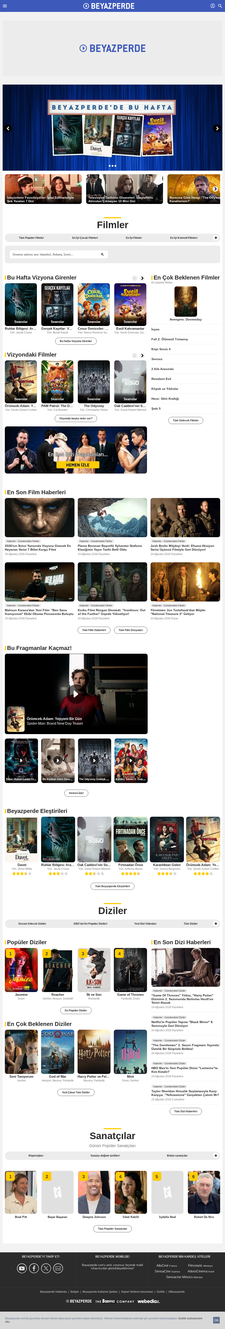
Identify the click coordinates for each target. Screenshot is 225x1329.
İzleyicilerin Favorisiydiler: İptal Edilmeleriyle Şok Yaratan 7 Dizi (40, 199)
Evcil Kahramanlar (130, 328)
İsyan (155, 329)
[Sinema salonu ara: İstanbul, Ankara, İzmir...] (102, 254)
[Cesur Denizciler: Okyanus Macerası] (94, 304)
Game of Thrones (130, 994)
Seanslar (21, 322)
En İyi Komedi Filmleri (183, 237)
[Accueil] (108, 6)
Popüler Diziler (27, 942)
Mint (130, 1076)
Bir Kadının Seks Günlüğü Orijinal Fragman (58, 779)
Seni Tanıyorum (21, 1076)
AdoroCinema (197, 1271)
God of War (57, 1076)
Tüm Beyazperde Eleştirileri (112, 886)
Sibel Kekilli (131, 1217)
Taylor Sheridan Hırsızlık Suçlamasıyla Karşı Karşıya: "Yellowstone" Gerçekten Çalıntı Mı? (185, 1093)
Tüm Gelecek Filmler (186, 420)
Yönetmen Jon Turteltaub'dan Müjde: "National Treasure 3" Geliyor (178, 612)
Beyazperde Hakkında (53, 1291)
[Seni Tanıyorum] (21, 1052)
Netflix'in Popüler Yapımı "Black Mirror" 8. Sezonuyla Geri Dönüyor (182, 1023)
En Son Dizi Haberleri (182, 942)
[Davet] (22, 839)
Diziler (112, 910)
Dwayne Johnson (94, 1217)
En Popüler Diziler (76, 1010)
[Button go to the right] (215, 189)
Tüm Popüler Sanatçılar (112, 1228)
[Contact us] (58, 1268)
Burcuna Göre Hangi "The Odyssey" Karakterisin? (197, 199)
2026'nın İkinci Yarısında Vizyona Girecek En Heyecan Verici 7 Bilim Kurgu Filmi (38, 547)
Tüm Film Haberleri (94, 630)
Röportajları (36, 1155)
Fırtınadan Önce (130, 865)
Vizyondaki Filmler (31, 354)
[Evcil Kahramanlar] (130, 304)
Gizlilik (161, 1291)
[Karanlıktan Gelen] (167, 839)
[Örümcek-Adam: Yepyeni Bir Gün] (21, 381)
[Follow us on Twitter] (46, 1268)
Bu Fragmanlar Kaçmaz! (39, 648)
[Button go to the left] (134, 278)
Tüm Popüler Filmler (31, 237)
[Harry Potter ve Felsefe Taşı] (94, 1052)
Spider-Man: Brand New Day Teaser (55, 723)
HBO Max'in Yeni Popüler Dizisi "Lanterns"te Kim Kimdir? (184, 1070)
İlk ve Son (94, 994)
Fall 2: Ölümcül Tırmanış (169, 339)
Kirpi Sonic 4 (161, 349)
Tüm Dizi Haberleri (185, 1111)
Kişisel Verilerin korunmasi (137, 1291)
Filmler (112, 224)
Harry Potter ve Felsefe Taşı (94, 1076)
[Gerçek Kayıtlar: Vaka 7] (57, 304)
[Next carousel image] (217, 128)
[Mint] (130, 1052)
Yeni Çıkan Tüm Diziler (76, 1092)
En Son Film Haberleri (36, 492)
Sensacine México (179, 1277)
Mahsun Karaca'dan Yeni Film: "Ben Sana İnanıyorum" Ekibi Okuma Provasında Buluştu (39, 612)
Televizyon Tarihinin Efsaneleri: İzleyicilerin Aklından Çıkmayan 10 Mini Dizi (120, 199)
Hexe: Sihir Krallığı (165, 398)
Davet (22, 865)
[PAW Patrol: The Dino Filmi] (57, 381)
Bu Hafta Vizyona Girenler (41, 277)
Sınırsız (156, 359)
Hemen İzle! (76, 793)
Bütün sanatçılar (177, 1155)
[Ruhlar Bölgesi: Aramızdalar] (21, 304)
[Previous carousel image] (8, 128)
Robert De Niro (204, 1217)
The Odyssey (94, 406)
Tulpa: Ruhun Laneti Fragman (22, 779)
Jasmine (21, 994)
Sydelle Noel (167, 1217)
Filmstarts (195, 1265)
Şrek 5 (156, 408)
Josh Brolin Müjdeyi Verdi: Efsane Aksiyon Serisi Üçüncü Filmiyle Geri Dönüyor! (182, 547)
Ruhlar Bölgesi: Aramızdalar (21, 328)
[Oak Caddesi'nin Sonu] (130, 381)
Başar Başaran (57, 1217)
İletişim (75, 1291)
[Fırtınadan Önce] (131, 839)
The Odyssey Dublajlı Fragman (95, 779)
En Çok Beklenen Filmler (187, 277)
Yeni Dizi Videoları (145, 923)
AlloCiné (162, 1265)
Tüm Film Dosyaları (131, 630)
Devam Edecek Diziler (32, 923)
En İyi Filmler (134, 237)
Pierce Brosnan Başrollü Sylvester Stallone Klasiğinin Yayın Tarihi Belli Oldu (110, 547)
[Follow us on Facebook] (34, 1268)
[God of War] (57, 1052)
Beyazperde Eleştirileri (37, 811)
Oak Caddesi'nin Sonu (130, 406)
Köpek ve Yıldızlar (164, 389)
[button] (215, 238)
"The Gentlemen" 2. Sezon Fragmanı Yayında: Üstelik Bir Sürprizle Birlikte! (185, 1047)
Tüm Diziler (191, 923)
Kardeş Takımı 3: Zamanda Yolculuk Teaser (132, 779)
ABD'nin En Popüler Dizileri (90, 923)
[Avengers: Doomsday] (185, 301)
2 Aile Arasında (162, 369)
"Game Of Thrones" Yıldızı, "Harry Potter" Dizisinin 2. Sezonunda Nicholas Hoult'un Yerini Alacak (182, 999)
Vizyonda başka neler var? (76, 418)
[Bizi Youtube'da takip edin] (22, 1268)
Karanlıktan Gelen (167, 865)
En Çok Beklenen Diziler (39, 1024)
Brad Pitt (21, 1217)
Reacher (57, 994)
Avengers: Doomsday (186, 319)
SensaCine (163, 1271)
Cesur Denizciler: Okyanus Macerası (94, 328)
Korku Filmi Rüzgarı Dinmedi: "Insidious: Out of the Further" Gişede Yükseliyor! (111, 612)
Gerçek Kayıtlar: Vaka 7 (57, 328)
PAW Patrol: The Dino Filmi (57, 406)
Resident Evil (161, 379)
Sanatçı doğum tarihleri (105, 1155)
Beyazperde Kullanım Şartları (100, 1291)
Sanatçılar (112, 1135)
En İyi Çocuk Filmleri (85, 237)
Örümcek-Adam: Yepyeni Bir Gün (21, 406)
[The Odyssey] (94, 381)
